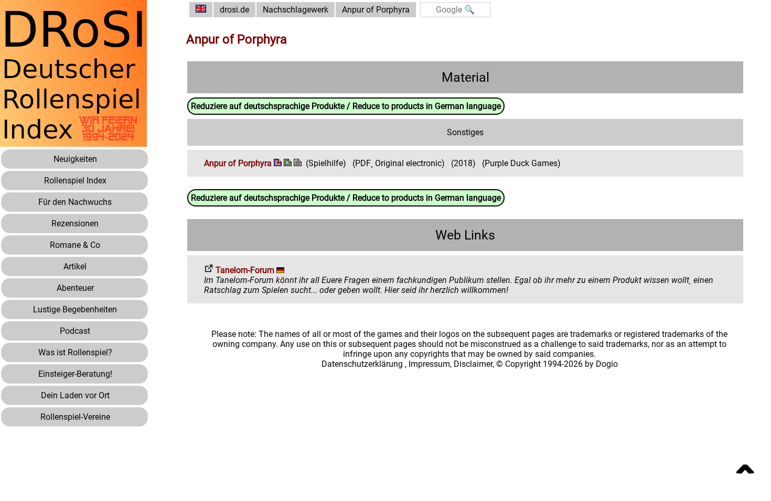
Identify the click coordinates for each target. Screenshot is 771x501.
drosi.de (234, 10)
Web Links (465, 235)
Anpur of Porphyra (376, 10)
